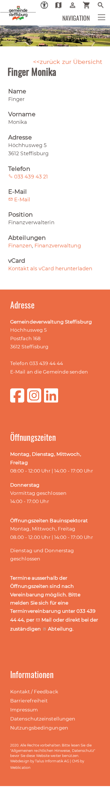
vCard (16, 260)
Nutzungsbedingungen (39, 728)
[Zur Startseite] (8, 8)
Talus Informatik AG (52, 761)
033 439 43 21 (31, 177)
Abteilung (60, 629)
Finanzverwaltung (57, 246)
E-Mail (17, 191)
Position (20, 214)
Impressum (24, 710)
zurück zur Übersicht (71, 61)
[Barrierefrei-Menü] (44, 5)
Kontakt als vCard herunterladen (50, 269)
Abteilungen (27, 237)
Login (75, 5)
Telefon (19, 168)
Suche (103, 5)
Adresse (20, 137)
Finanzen (20, 246)
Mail (47, 620)
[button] (97, 18)
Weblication (20, 767)
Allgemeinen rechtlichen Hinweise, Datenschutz (52, 750)
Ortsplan (60, 5)
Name (17, 91)
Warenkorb (89, 5)
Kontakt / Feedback (34, 691)
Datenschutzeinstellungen (42, 719)
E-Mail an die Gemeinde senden (49, 372)
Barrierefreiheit (29, 701)
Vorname (22, 114)
